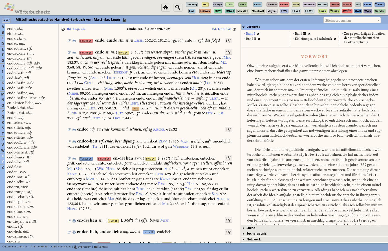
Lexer (84, 158)
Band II (251, 39)
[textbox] (352, 20)
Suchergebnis (257, 233)
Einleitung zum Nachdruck (313, 39)
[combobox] (352, 20)
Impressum (84, 247)
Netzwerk (254, 239)
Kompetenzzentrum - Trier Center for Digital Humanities (38, 247)
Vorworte (253, 27)
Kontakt (103, 247)
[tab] (314, 27)
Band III (300, 34)
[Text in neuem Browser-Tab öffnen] (258, 34)
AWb (135, 108)
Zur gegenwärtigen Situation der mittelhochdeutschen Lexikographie (364, 38)
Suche (251, 228)
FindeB (84, 40)
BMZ (121, 52)
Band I (250, 34)
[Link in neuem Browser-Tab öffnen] (90, 40)
